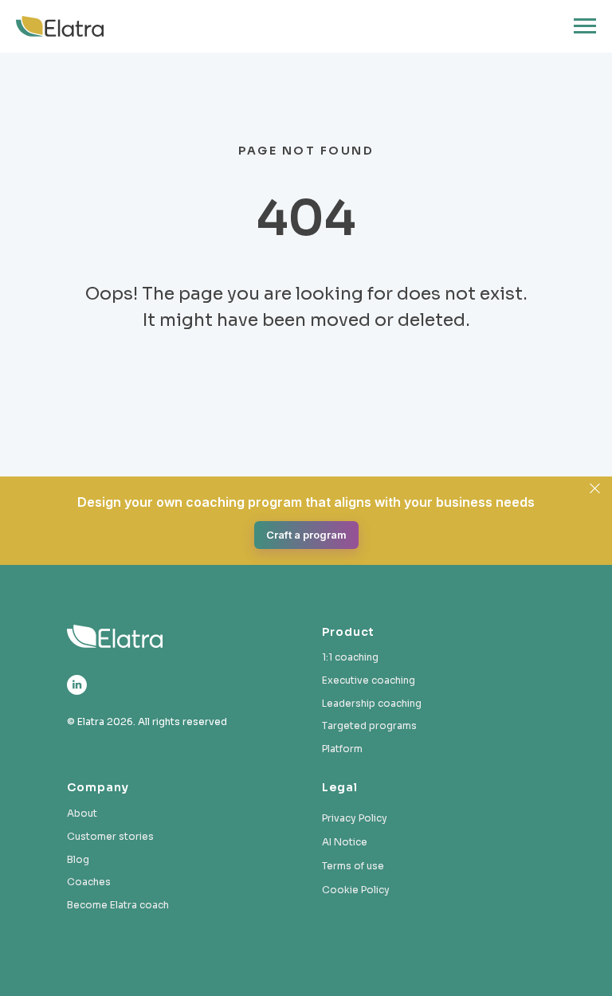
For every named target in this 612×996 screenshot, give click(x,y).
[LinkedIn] (77, 685)
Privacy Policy (354, 818)
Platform (342, 749)
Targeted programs (369, 725)
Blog (78, 859)
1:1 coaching (350, 657)
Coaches (89, 882)
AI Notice (344, 842)
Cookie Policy (356, 890)
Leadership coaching (372, 703)
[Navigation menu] (585, 26)
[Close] (595, 488)
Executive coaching (368, 680)
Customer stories (110, 836)
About (82, 813)
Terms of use (353, 866)
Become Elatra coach (118, 905)
